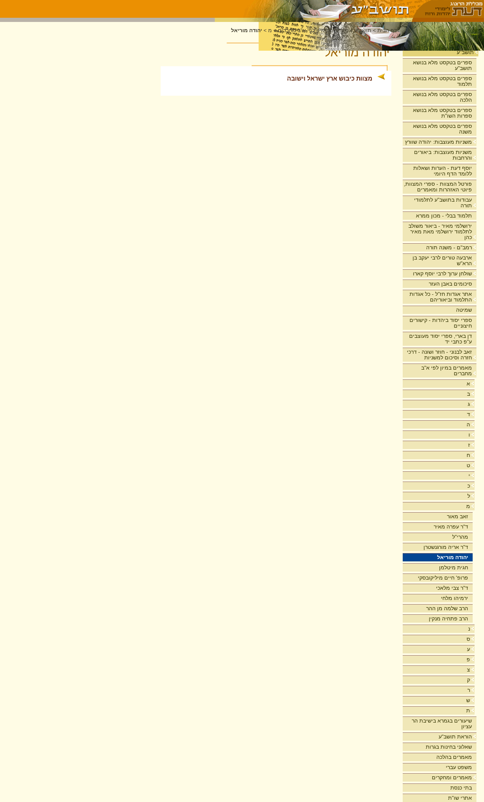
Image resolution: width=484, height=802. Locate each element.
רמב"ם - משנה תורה (449, 247)
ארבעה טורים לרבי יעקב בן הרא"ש (442, 260)
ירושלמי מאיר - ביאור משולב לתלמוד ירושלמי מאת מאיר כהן (440, 231)
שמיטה (464, 310)
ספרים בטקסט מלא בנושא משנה (442, 129)
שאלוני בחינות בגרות (449, 747)
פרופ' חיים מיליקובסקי (443, 578)
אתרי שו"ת (460, 798)
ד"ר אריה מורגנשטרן (446, 547)
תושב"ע (465, 52)
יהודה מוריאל (452, 557)
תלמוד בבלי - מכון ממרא (444, 216)
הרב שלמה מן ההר (447, 608)
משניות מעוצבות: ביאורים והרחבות (443, 155)
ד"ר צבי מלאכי (452, 588)
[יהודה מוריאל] (314, 9)
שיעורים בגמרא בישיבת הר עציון (442, 723)
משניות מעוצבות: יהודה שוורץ (438, 142)
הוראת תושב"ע (455, 737)
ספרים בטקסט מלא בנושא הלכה (442, 97)
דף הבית (387, 30)
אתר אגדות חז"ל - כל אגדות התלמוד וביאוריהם (441, 297)
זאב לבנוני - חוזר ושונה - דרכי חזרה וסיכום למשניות (439, 355)
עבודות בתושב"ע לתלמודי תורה (443, 202)
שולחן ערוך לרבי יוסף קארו (442, 273)
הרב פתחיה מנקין (448, 618)
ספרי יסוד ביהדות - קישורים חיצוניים (441, 323)
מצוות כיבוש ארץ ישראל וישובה (329, 78)
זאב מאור (457, 516)
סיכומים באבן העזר (450, 284)
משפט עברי (459, 767)
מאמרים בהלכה (454, 757)
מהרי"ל (460, 537)
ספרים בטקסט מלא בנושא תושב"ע (442, 65)
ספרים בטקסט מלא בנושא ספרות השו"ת (442, 113)
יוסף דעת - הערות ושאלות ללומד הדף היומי (442, 171)
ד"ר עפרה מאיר (451, 527)
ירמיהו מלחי (454, 598)
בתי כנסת (461, 788)
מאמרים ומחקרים (452, 777)
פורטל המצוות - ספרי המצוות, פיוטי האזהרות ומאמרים (438, 187)
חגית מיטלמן (453, 567)
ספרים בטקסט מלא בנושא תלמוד (442, 81)
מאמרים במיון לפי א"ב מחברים (446, 370)
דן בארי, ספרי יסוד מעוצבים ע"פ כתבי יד (440, 339)
